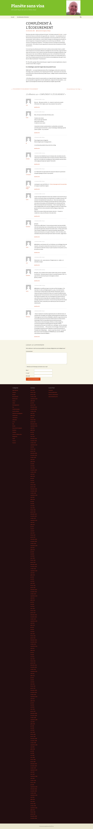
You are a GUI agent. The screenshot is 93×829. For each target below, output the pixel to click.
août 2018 (32, 497)
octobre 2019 (33, 472)
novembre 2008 (34, 740)
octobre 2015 (33, 568)
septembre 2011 (34, 671)
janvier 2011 (33, 688)
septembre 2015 (34, 570)
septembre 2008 (34, 744)
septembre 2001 (34, 807)
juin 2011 (32, 677)
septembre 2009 (34, 719)
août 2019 (32, 474)
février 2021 (33, 449)
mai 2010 (32, 705)
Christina (27, 158)
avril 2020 (32, 465)
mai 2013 (32, 629)
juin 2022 (32, 432)
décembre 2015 (34, 564)
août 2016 (32, 547)
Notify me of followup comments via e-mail (37, 366)
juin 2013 (32, 627)
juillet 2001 (33, 809)
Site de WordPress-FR (53, 396)
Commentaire (29, 351)
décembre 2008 (34, 738)
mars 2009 (33, 732)
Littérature (14, 419)
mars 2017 (33, 533)
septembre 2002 (34, 795)
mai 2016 (32, 554)
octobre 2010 (33, 694)
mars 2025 (33, 390)
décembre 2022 (34, 423)
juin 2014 (32, 602)
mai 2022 (32, 434)
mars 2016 (33, 558)
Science (14, 440)
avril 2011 (32, 681)
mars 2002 (33, 801)
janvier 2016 (33, 562)
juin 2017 (32, 526)
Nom (27, 370)
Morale (13, 426)
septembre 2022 (34, 426)
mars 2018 (33, 507)
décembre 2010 (34, 690)
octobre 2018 (33, 493)
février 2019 (33, 484)
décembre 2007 (34, 763)
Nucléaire (14, 430)
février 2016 (33, 560)
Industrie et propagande (17, 413)
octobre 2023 (33, 411)
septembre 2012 (34, 646)
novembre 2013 (34, 616)
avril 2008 (32, 755)
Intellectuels (14, 415)
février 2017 (33, 535)
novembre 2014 (34, 591)
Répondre (38, 107)
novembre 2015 (34, 566)
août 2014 (32, 598)
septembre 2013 (34, 621)
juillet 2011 (33, 675)
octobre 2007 (33, 768)
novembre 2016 (34, 541)
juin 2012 (32, 652)
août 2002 (32, 797)
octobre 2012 (33, 644)
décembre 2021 (34, 438)
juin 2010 (32, 702)
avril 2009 (32, 730)
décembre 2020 (34, 453)
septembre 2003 (34, 786)
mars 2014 (33, 608)
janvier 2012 (33, 663)
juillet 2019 (33, 476)
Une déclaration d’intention (23, 17)
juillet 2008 (33, 749)
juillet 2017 (33, 524)
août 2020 (32, 459)
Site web (28, 376)
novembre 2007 (34, 765)
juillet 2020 (33, 461)
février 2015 (33, 585)
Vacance (14, 442)
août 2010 (32, 698)
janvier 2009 (33, 736)
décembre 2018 (34, 489)
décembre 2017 (34, 514)
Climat (13, 403)
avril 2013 (32, 631)
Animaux (14, 392)
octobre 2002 (33, 793)
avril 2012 (32, 656)
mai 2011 (32, 679)
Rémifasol (28, 316)
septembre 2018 (34, 495)
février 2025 (33, 392)
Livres (13, 421)
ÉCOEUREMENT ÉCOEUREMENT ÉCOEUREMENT (24, 89)
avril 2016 (32, 556)
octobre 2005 (33, 780)
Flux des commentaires (53, 394)
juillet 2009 (33, 723)
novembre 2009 (34, 715)
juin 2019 (32, 478)
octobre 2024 (33, 396)
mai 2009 (32, 728)
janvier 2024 (33, 405)
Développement (15, 405)
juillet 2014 (33, 600)
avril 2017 (32, 530)
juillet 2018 (33, 499)
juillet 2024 (33, 400)
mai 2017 (32, 528)
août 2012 (32, 648)
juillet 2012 (33, 650)
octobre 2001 (33, 805)
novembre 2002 (34, 791)
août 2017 (32, 522)
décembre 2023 (34, 407)
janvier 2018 (33, 512)
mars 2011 (33, 684)
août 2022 (32, 428)
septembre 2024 (34, 398)
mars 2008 (33, 757)
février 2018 (33, 509)
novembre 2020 (34, 455)
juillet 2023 (33, 415)
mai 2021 (32, 447)
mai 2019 (32, 480)
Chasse (13, 400)
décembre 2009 (34, 713)
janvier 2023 (33, 421)
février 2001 (33, 812)
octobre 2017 (33, 518)
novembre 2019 (34, 470)
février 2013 (33, 635)
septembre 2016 (34, 545)
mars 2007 (33, 774)
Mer (13, 423)
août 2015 (32, 572)
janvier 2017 (33, 537)
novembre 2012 (34, 642)
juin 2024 (32, 403)
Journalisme (14, 417)
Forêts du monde (15, 409)
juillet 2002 (33, 799)
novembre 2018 (34, 491)
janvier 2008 (33, 761)
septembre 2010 (34, 696)
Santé (13, 438)
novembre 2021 (34, 440)
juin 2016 (32, 551)
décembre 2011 (34, 665)
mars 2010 (33, 709)
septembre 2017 (34, 520)
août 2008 (32, 747)
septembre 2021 (34, 444)
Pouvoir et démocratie (17, 434)
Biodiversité (14, 398)
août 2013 (32, 623)
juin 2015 (32, 577)
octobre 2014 (33, 593)
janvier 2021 (33, 451)
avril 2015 (32, 581)
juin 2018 (32, 501)
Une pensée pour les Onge (74, 89)
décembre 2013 (34, 614)
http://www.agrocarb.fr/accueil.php (58, 184)
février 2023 (33, 419)
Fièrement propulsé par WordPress (46, 826)
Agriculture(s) (15, 390)
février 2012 (33, 661)
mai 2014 (32, 604)
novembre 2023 (34, 409)
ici (59, 34)
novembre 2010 (34, 692)
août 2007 (32, 772)
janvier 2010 (33, 711)
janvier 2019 (33, 486)
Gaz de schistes (15, 411)
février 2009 (33, 734)
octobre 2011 (33, 669)
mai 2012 (32, 654)
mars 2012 (33, 658)
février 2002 (33, 803)
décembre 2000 (34, 816)
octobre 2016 (33, 543)
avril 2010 (32, 707)
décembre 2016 (34, 539)
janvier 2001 (33, 814)
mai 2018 (32, 503)
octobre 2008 (33, 742)
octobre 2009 (33, 717)
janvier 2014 (33, 612)
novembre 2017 (34, 516)
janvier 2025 (33, 394)
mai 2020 (32, 463)
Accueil (12, 17)
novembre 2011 (34, 667)
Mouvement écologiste (41, 30)
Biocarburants (15, 396)
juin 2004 (32, 784)
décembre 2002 (34, 788)
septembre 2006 (34, 776)
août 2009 (32, 721)
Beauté (13, 394)
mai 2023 (32, 417)
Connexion (51, 390)
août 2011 (32, 673)
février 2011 (33, 686)
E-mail (28, 373)
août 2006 (32, 778)
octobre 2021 (33, 442)
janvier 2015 (33, 587)
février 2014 (33, 610)
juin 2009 (32, 726)
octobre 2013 (33, 619)
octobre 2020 (33, 457)
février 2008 (33, 759)
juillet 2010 (33, 700)
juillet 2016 (33, 549)
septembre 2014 (34, 595)
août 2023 (32, 413)
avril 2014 (32, 606)
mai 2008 (32, 753)
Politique (49, 30)
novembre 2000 (34, 818)
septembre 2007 (34, 770)
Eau (13, 407)
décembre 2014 (34, 589)
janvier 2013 (33, 637)
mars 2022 (33, 436)
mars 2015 (33, 583)
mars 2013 (33, 633)
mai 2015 (32, 579)
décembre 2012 (34, 640)
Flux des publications (53, 392)
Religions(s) (14, 436)
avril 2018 (32, 505)
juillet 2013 (33, 625)
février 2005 (33, 782)
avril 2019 (32, 482)
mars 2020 (33, 468)
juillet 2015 (33, 575)
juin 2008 (32, 751)
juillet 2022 (33, 430)
